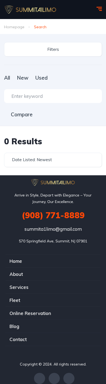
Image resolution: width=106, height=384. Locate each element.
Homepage (14, 26)
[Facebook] (39, 378)
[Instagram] (68, 378)
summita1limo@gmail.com (53, 229)
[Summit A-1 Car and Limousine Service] (30, 9)
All (7, 77)
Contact (18, 339)
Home (16, 261)
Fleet (15, 300)
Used (41, 77)
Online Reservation (30, 313)
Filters (53, 49)
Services (19, 287)
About (16, 274)
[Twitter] (54, 378)
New (23, 77)
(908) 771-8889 (53, 215)
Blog (14, 326)
